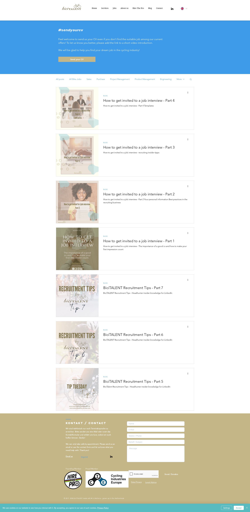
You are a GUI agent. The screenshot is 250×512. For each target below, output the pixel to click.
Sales (89, 79)
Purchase (101, 79)
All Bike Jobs (75, 79)
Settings (226, 508)
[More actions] (188, 92)
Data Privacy (136, 482)
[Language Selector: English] (184, 8)
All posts (60, 79)
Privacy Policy (103, 508)
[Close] (246, 508)
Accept (239, 508)
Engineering (165, 79)
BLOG (105, 96)
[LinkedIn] (172, 8)
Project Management (120, 79)
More (179, 79)
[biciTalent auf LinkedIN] (111, 456)
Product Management (145, 79)
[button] (190, 79)
